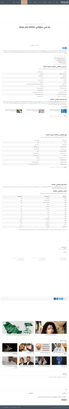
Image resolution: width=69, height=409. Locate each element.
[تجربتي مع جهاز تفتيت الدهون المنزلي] (41, 111)
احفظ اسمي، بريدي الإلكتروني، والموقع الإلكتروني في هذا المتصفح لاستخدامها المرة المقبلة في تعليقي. (52, 396)
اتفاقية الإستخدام (6, 407)
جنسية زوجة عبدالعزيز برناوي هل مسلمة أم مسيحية (10, 366)
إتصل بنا (10, 407)
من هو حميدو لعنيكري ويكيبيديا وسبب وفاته (57, 115)
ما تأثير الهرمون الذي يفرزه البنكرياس (55, 110)
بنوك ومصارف (18, 2)
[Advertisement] (34, 13)
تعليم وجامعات (44, 2)
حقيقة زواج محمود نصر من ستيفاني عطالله (39, 257)
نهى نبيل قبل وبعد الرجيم (30, 352)
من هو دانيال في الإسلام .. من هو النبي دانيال (56, 167)
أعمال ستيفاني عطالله (62, 62)
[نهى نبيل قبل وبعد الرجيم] (26, 347)
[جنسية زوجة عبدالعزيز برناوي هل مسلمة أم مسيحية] (9, 360)
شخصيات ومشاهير (24, 2)
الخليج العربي (49, 2)
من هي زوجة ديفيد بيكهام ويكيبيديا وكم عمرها (26, 366)
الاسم (66, 389)
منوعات (14, 2)
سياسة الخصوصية (14, 407)
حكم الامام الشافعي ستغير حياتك (45, 352)
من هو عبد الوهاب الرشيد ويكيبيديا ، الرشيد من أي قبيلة (60, 353)
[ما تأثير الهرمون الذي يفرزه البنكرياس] (64, 111)
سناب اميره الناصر (64, 366)
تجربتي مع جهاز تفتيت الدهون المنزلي (32, 110)
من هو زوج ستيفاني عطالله (62, 59)
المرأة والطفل (35, 2)
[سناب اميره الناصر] (59, 360)
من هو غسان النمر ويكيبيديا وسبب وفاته (44, 366)
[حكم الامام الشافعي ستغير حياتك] (42, 347)
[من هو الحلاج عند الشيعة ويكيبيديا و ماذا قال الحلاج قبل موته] (9, 347)
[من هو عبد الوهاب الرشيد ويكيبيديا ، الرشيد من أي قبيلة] (59, 347)
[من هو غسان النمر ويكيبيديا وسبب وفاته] (42, 360)
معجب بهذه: (64, 63)
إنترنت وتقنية (30, 2)
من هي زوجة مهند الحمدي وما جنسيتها (18, 257)
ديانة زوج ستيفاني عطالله (62, 61)
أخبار (53, 2)
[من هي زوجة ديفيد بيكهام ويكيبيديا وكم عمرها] (26, 360)
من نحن (2, 407)
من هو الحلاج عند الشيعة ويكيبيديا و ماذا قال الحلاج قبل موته (10, 353)
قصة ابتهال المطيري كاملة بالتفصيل (10, 110)
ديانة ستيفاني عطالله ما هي (63, 257)
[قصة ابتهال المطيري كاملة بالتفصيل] (19, 111)
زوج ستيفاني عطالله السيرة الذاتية (61, 60)
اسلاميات (40, 2)
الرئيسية (57, 2)
